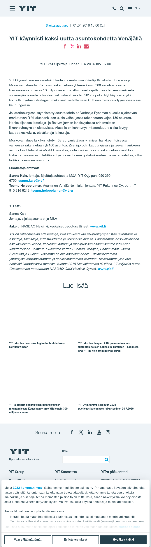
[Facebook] (65, 46)
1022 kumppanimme (28, 487)
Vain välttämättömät (27, 539)
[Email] (86, 46)
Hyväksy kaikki (123, 539)
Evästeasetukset (75, 539)
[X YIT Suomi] (81, 432)
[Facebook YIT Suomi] (72, 432)
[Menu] (12, 8)
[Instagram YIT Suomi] (108, 432)
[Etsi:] (106, 459)
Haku (65, 451)
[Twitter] (72, 46)
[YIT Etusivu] (27, 8)
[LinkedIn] (79, 46)
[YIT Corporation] (90, 432)
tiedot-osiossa (130, 526)
